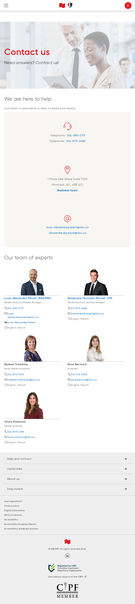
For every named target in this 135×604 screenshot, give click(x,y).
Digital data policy (14, 510)
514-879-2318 (15, 431)
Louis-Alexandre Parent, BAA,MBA (27, 298)
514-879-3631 (15, 374)
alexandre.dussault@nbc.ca (67, 233)
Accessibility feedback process (21, 528)
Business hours (67, 190)
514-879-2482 (76, 141)
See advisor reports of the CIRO (65, 576)
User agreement (13, 501)
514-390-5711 (76, 135)
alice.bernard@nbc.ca (84, 379)
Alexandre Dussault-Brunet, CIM (90, 298)
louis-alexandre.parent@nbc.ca (67, 227)
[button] (67, 459)
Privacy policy (11, 506)
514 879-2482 (79, 308)
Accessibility (11, 519)
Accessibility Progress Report (20, 524)
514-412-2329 (79, 374)
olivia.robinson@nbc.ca (21, 437)
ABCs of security (13, 515)
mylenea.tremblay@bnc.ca (23, 379)
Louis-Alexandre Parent (21, 322)
